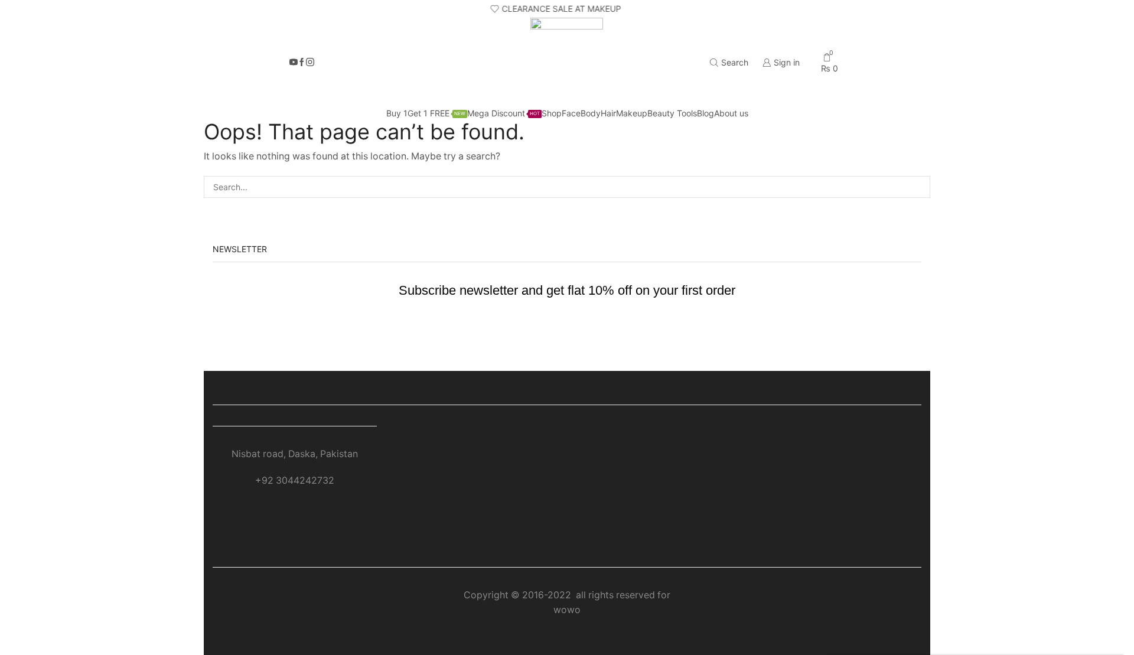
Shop (552, 113)
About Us (658, 497)
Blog (705, 113)
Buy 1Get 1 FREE (425, 113)
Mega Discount (503, 113)
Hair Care (840, 477)
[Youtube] (293, 62)
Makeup (631, 113)
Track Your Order (476, 457)
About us (731, 113)
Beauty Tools (672, 113)
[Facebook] (302, 62)
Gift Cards (658, 477)
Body (591, 113)
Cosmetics (839, 457)
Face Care (839, 497)
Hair (608, 113)
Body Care (839, 517)
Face (571, 113)
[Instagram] (310, 62)
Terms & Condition (476, 477)
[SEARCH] (919, 187)
